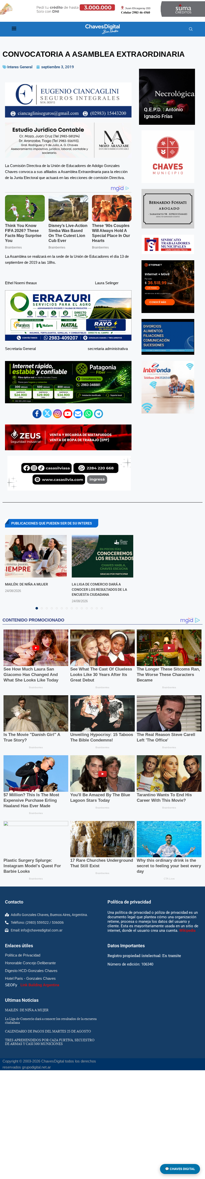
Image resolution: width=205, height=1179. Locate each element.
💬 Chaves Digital (180, 1169)
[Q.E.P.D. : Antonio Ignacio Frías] (167, 97)
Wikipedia (187, 930)
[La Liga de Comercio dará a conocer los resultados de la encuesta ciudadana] (103, 556)
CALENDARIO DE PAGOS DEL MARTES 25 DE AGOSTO (48, 1031)
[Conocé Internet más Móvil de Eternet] (168, 286)
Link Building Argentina (39, 985)
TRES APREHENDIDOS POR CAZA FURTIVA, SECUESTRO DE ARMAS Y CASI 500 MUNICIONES (49, 1042)
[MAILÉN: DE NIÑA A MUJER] (36, 556)
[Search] (190, 29)
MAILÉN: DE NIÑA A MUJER (26, 584)
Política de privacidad (129, 901)
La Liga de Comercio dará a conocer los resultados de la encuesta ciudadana (99, 589)
